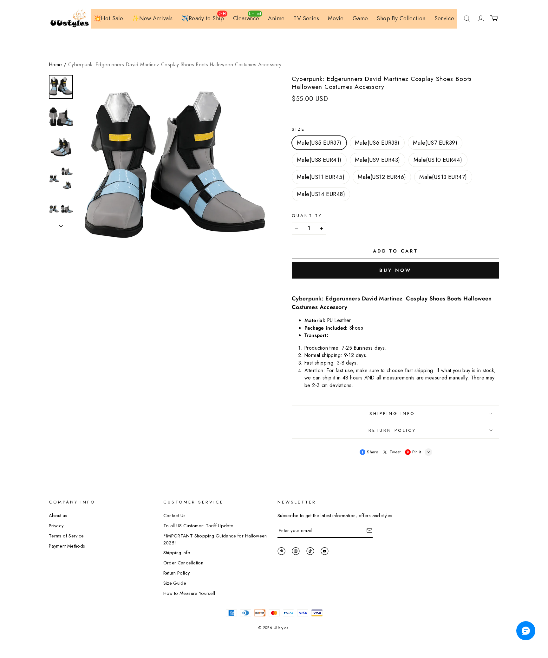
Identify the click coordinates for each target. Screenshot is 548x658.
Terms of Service (66, 535)
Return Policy (176, 572)
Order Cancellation (183, 562)
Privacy (56, 525)
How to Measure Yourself (189, 593)
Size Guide (174, 583)
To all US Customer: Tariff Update (198, 525)
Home (55, 64)
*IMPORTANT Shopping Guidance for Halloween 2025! (215, 539)
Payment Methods (67, 546)
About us (58, 515)
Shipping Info (177, 552)
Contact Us (174, 515)
